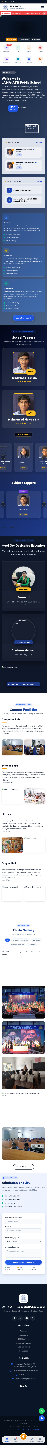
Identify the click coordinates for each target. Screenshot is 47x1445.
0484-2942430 (32, 1371)
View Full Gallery (22, 1167)
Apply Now (12, 39)
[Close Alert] (44, 13)
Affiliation (37, 39)
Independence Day (17, 944)
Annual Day (37, 940)
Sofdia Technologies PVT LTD (28, 1430)
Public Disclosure (23, 1347)
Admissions (23, 1335)
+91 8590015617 (25, 1375)
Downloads (25, 39)
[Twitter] (32, 1318)
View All (39, 142)
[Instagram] (20, 1318)
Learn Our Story (22, 318)
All (7, 940)
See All (39, 181)
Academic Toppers (23, 1343)
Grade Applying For (12, 1238)
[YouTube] (26, 1318)
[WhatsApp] (42, 1411)
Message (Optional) (12, 1247)
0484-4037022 (9, 2)
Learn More (6, 734)
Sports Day (32, 944)
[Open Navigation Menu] (42, 7)
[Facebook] (14, 1318)
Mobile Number (10, 1227)
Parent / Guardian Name (13, 1218)
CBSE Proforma (23, 1339)
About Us (23, 1331)
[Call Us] (42, 1418)
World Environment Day (20, 940)
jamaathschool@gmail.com (25, 1379)
